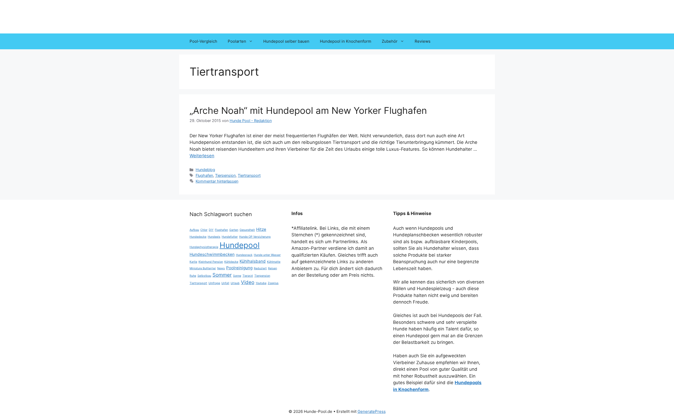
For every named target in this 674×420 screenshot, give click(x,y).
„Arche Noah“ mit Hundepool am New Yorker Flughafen (308, 110)
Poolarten (237, 41)
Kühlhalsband (253, 261)
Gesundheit (247, 230)
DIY (211, 230)
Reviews (422, 41)
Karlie (193, 261)
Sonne (237, 275)
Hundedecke (198, 236)
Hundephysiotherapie (204, 247)
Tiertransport (249, 175)
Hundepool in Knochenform (345, 41)
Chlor (203, 230)
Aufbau (194, 230)
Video (247, 282)
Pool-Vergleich (203, 41)
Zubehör (390, 41)
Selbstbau (204, 275)
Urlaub (235, 283)
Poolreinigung (239, 267)
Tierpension (225, 175)
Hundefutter (230, 236)
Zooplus (273, 283)
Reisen (272, 268)
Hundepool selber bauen (286, 41)
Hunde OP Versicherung (255, 236)
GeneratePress (372, 411)
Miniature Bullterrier (203, 268)
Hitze (261, 229)
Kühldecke (231, 261)
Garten (233, 230)
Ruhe (193, 275)
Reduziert (260, 268)
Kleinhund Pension (211, 261)
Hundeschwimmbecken (212, 254)
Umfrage (214, 283)
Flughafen (204, 175)
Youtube (261, 283)
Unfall (225, 283)
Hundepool (240, 245)
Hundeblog (205, 169)
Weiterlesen (202, 155)
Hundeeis (214, 236)
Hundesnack (244, 255)
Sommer (222, 275)
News (221, 268)
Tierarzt (247, 275)
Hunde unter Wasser (267, 255)
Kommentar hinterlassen (217, 181)
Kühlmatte (273, 261)
